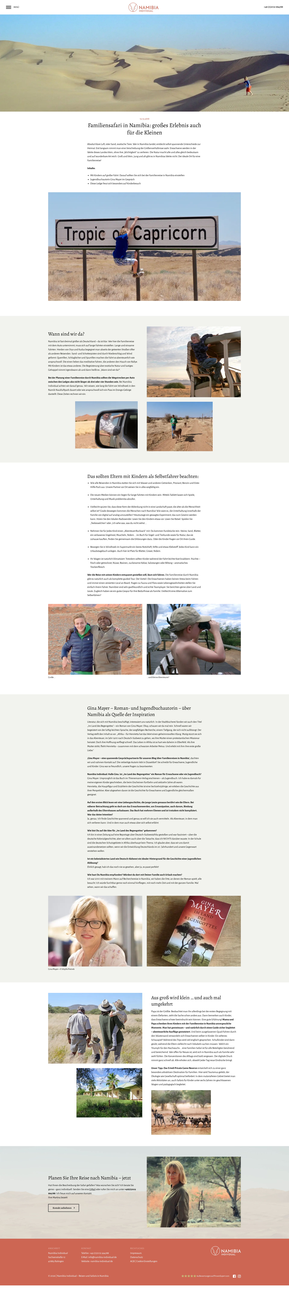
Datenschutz (136, 1257)
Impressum (136, 1253)
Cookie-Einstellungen (146, 1261)
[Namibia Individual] (144, 7)
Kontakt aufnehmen (62, 1207)
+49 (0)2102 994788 (273, 7)
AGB (132, 1261)
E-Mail (92, 1189)
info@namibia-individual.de (102, 1257)
